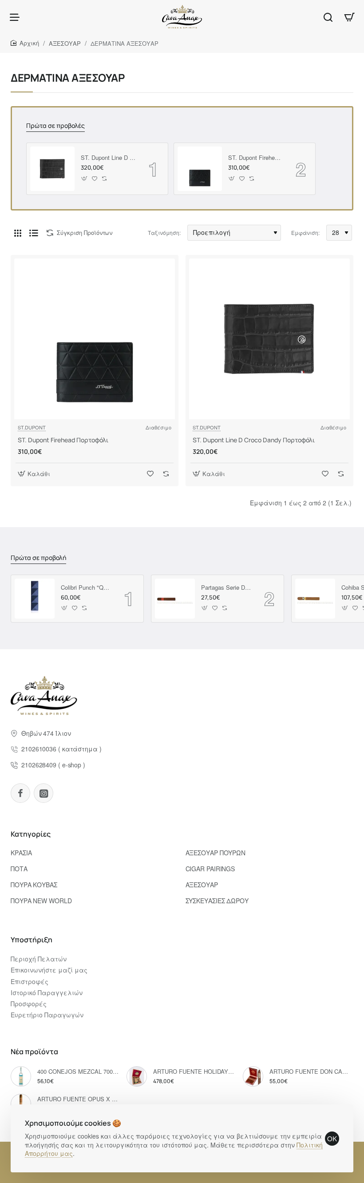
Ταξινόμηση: (164, 232)
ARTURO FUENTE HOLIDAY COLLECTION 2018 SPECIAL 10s (193, 1072)
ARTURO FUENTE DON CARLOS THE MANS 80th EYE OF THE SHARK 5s (310, 1072)
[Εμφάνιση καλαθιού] (349, 16)
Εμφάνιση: (305, 232)
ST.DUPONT (32, 427)
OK (332, 1138)
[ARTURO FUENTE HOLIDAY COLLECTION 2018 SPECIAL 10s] (137, 1076)
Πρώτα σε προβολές (55, 126)
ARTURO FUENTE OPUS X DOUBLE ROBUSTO (78, 1099)
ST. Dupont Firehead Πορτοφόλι (255, 158)
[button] (84, 178)
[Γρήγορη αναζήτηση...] (328, 16)
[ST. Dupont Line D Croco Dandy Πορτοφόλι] (52, 169)
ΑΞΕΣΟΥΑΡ (65, 43)
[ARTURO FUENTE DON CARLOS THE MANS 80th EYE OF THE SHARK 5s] (253, 1076)
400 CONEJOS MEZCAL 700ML (78, 1072)
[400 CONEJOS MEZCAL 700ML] (21, 1076)
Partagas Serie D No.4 (226, 588)
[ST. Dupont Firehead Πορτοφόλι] (200, 169)
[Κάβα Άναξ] (14, 16)
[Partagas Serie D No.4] (175, 599)
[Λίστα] (34, 233)
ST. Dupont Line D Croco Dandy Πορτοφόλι (108, 158)
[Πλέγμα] (18, 233)
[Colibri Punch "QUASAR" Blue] (35, 599)
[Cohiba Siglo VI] (315, 599)
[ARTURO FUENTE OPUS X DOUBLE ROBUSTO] (21, 1104)
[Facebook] (20, 793)
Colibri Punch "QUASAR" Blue (86, 588)
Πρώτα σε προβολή (38, 558)
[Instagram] (43, 793)
